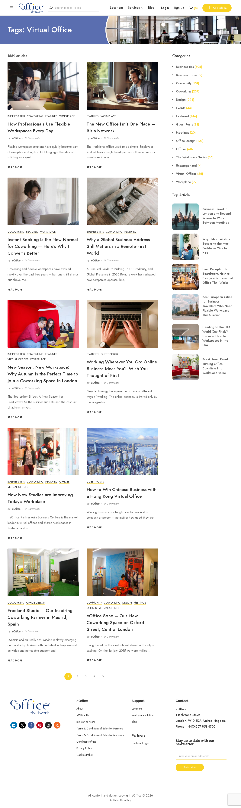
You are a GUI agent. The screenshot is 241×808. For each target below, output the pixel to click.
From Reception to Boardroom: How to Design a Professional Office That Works (217, 276)
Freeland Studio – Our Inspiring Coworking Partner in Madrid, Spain (40, 617)
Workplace (67, 116)
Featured (51, 116)
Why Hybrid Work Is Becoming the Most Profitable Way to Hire (216, 246)
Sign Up (179, 8)
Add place (220, 8)
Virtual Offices (18, 359)
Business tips (16, 116)
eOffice (16, 138)
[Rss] (57, 725)
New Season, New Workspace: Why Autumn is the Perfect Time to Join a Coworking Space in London (43, 374)
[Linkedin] (13, 725)
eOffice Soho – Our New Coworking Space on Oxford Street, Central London (115, 622)
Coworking (35, 116)
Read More (15, 167)
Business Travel (187, 75)
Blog (151, 8)
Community (94, 602)
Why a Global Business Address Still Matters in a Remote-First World (118, 246)
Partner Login (140, 743)
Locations (116, 8)
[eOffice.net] (31, 7)
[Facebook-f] (31, 725)
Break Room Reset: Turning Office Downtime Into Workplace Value (215, 366)
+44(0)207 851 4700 (200, 727)
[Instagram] (48, 725)
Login (165, 8)
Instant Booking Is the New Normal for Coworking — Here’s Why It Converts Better (43, 246)
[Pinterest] (39, 725)
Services (134, 8)
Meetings (140, 602)
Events (180, 108)
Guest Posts (109, 354)
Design (127, 602)
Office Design (35, 602)
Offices (64, 481)
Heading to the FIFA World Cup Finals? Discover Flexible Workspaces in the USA (216, 336)
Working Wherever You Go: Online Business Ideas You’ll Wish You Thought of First (122, 368)
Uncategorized (186, 166)
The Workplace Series (191, 157)
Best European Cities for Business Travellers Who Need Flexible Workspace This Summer (217, 306)
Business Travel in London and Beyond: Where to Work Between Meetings (217, 216)
